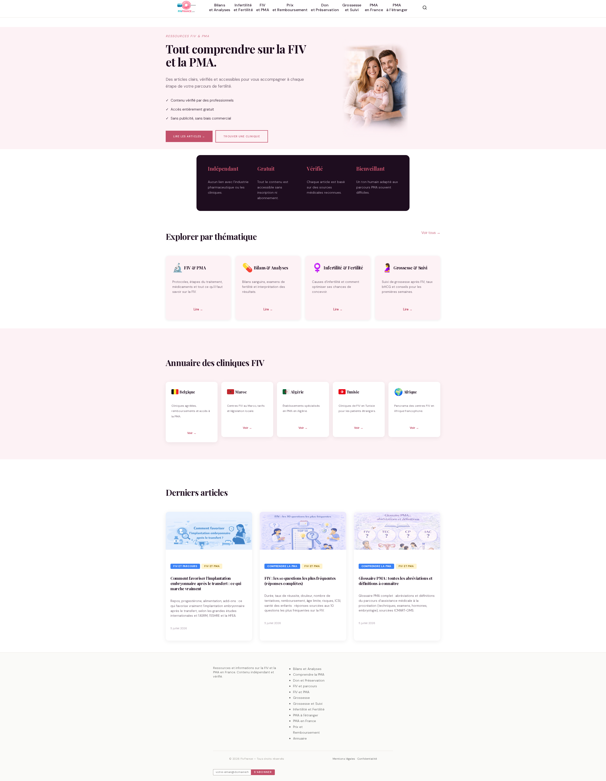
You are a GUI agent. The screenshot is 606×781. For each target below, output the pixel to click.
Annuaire (300, 738)
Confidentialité (367, 759)
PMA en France (304, 721)
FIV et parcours (185, 566)
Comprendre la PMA (282, 566)
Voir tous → (430, 232)
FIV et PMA (211, 566)
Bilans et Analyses (307, 669)
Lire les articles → (189, 136)
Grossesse (301, 698)
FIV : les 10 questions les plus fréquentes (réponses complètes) (300, 581)
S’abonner (263, 772)
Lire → (198, 309)
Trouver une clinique (241, 136)
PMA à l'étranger (305, 715)
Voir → (191, 433)
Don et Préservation (309, 680)
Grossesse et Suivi (307, 703)
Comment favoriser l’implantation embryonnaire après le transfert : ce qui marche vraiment (205, 583)
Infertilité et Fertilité (309, 709)
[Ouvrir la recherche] (424, 7)
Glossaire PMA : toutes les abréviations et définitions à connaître (395, 581)
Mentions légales (344, 759)
